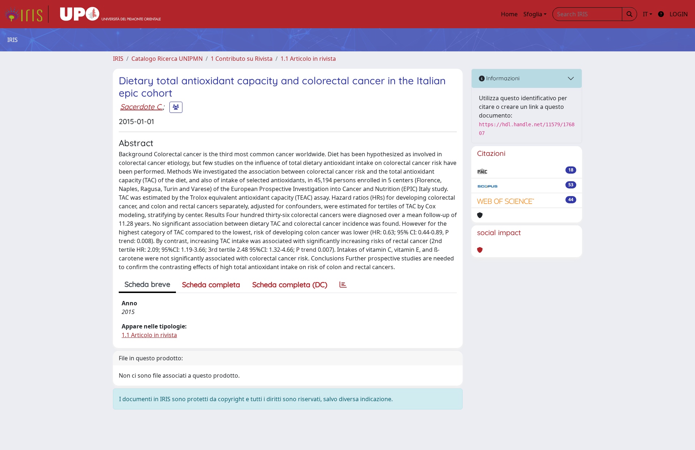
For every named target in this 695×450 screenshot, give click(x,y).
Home (509, 14)
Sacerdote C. (141, 106)
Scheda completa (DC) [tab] (289, 284)
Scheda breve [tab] (147, 284)
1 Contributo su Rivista (242, 59)
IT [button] (645, 14)
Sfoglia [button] (532, 14)
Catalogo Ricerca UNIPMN (167, 59)
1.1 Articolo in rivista (308, 59)
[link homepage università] (110, 14)
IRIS (118, 59)
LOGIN (679, 14)
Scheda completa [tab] (211, 284)
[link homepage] (26, 14)
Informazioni (502, 78)
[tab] (343, 284)
